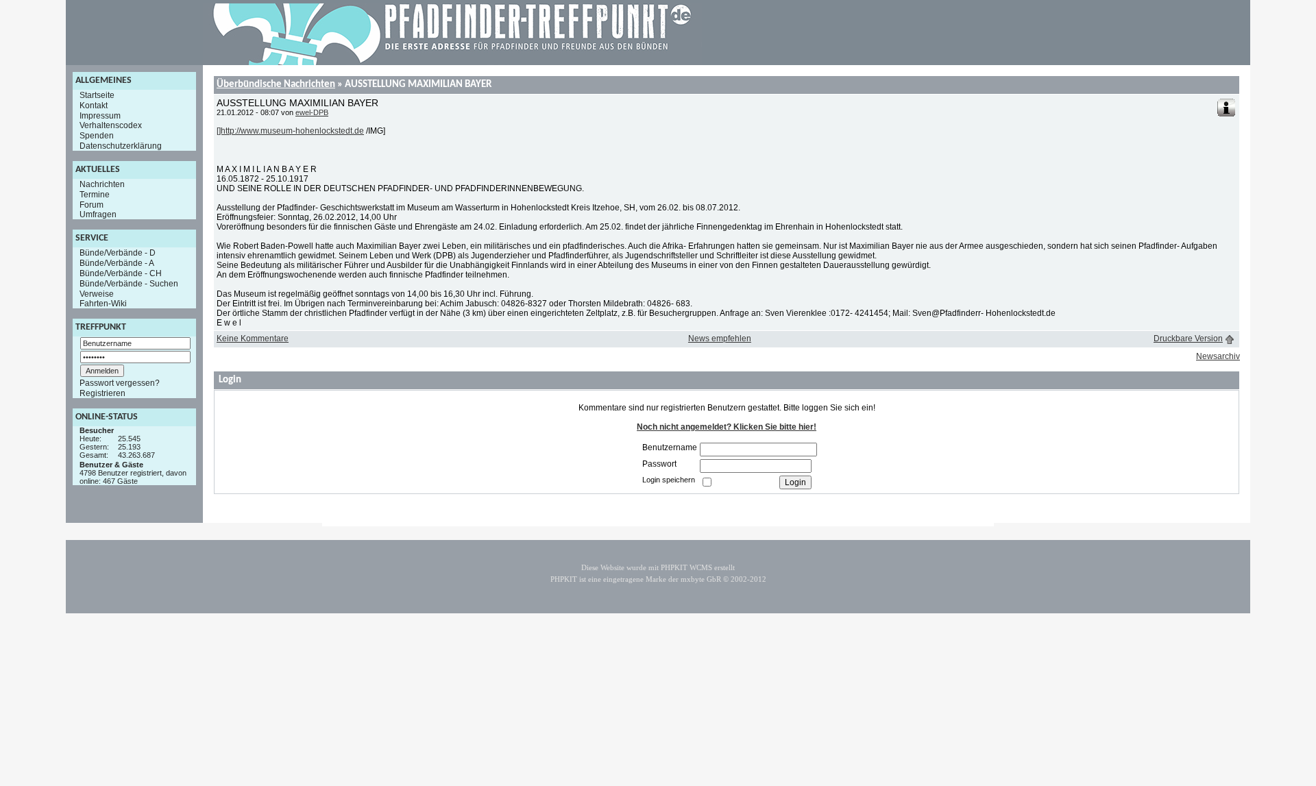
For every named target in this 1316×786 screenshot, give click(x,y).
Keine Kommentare (253, 338)
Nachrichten (102, 184)
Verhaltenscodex (111, 125)
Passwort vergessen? (120, 383)
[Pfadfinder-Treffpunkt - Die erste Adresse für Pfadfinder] (452, 62)
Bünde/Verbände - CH (121, 273)
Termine (95, 194)
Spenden (97, 135)
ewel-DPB (311, 112)
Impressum (100, 115)
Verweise (97, 293)
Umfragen (98, 214)
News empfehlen (719, 338)
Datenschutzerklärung (121, 146)
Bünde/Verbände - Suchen (129, 283)
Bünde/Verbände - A (117, 263)
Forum (91, 204)
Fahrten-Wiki (103, 303)
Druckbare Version (1188, 338)
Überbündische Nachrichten (276, 84)
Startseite (97, 95)
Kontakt (94, 105)
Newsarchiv (1218, 356)
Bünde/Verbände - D (118, 253)
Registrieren (102, 393)
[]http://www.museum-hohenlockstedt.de (290, 131)
